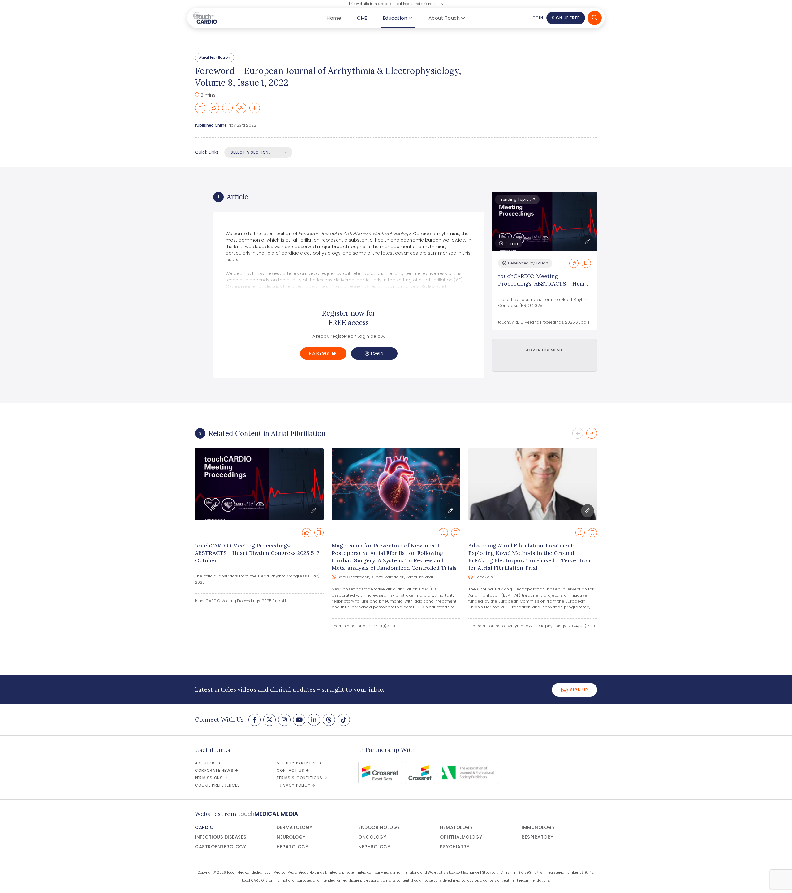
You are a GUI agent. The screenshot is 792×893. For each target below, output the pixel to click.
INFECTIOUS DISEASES (221, 837)
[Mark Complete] (214, 108)
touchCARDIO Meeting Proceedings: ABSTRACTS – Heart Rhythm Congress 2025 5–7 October (543, 287)
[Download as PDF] (254, 108)
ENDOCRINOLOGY (379, 827)
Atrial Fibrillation (214, 57)
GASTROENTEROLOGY (220, 847)
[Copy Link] (241, 108)
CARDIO (204, 827)
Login (537, 17)
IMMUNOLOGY (538, 827)
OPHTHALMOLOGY (461, 837)
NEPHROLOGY (374, 847)
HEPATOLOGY (292, 847)
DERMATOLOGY (294, 827)
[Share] (200, 108)
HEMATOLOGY (456, 827)
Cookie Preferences (217, 785)
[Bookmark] (227, 108)
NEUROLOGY (291, 837)
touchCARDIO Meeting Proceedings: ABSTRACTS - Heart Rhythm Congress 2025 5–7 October (257, 553)
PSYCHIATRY (454, 847)
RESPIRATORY (537, 837)
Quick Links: (207, 152)
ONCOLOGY (372, 837)
